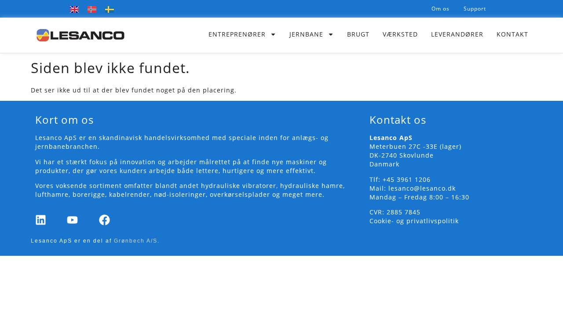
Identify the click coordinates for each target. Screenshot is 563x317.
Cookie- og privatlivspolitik (414, 221)
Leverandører (457, 34)
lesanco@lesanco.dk (422, 188)
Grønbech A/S (135, 241)
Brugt (358, 34)
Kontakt (512, 34)
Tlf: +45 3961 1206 (400, 179)
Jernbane (306, 34)
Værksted (400, 34)
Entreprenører (237, 34)
